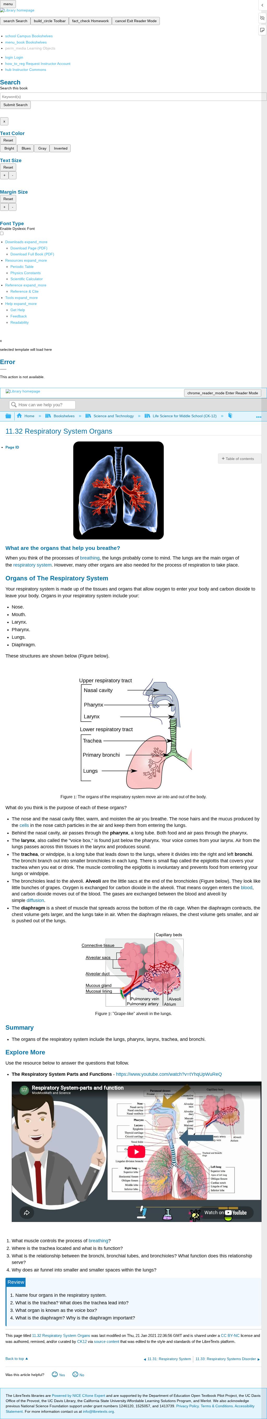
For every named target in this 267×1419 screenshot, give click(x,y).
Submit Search (15, 105)
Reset (8, 140)
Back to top (14, 1359)
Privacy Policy (187, 1406)
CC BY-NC (231, 1335)
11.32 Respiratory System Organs (61, 1335)
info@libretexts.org (98, 1411)
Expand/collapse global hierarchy (11, 416)
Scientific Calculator (26, 279)
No (82, 1375)
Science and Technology (114, 416)
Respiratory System (79, 578)
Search (14, 405)
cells (24, 825)
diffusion (35, 900)
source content (106, 1341)
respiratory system (32, 565)
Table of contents (240, 459)
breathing (90, 558)
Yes (62, 1375)
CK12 (82, 1341)
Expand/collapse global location (259, 414)
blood (246, 887)
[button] (18, 316)
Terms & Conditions (217, 1406)
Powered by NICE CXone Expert (79, 1395)
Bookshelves (64, 416)
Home (29, 416)
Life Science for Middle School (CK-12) (185, 416)
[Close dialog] (3, 369)
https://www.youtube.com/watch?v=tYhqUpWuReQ (169, 1074)
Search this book (14, 88)
